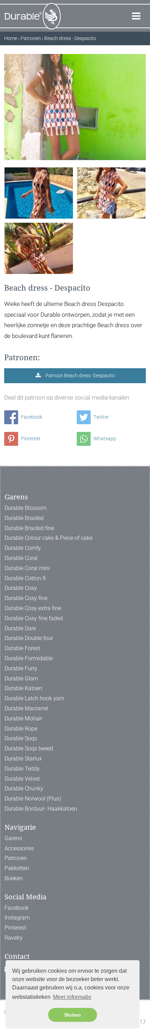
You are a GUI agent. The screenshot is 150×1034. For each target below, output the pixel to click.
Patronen (16, 858)
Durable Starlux (23, 758)
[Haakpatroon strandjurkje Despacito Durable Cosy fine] (111, 193)
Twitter (100, 417)
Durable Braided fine (29, 528)
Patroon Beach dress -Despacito (79, 375)
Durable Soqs (21, 738)
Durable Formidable (29, 658)
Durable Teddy (22, 768)
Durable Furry (21, 668)
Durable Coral (21, 558)
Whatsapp (104, 438)
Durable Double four (29, 638)
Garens (13, 838)
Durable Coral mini (27, 568)
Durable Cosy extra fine (33, 608)
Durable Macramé (26, 708)
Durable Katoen (23, 688)
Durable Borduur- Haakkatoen (41, 808)
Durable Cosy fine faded (34, 618)
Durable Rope (21, 728)
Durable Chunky (24, 788)
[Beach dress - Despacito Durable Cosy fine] (39, 248)
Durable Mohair (23, 718)
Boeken (14, 878)
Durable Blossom (25, 508)
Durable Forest (22, 648)
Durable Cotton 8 (25, 578)
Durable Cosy (21, 588)
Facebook (31, 417)
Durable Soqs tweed (29, 748)
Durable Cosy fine (26, 598)
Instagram (17, 917)
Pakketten (17, 868)
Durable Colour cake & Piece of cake (48, 538)
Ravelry (14, 937)
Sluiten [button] (72, 1015)
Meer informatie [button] (72, 997)
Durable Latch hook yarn (34, 698)
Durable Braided (24, 518)
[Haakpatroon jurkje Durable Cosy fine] (39, 193)
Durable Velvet (22, 778)
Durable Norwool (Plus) (33, 798)
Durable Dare (20, 628)
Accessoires (19, 848)
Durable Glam (21, 678)
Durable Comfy (23, 548)
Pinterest (30, 438)
